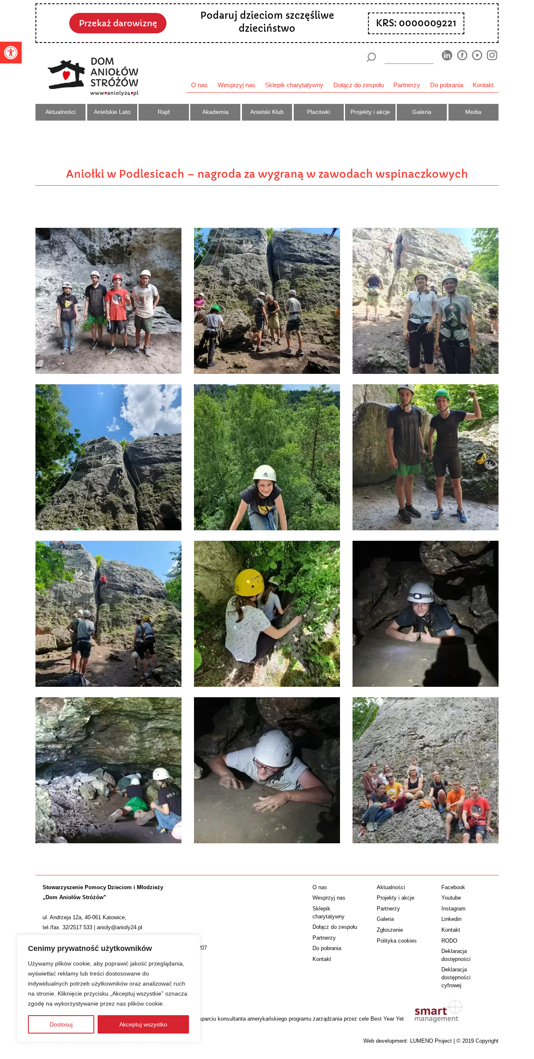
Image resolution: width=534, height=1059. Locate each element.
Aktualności (60, 111)
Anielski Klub (267, 111)
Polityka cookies (397, 941)
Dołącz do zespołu (358, 84)
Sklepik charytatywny (294, 84)
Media (473, 111)
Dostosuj (61, 1024)
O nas (199, 84)
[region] (108, 988)
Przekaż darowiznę (118, 23)
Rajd (164, 111)
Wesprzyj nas (236, 84)
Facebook (453, 887)
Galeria (421, 111)
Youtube (451, 898)
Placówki (318, 111)
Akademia (215, 111)
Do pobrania (446, 84)
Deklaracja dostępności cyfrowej (456, 977)
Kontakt (483, 84)
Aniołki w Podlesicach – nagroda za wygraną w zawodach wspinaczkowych (267, 174)
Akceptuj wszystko (143, 1024)
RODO (449, 941)
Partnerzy (406, 84)
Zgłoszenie (390, 930)
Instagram (453, 908)
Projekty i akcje (370, 111)
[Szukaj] (371, 57)
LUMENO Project (431, 1041)
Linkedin (451, 919)
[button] (11, 52)
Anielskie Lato (112, 111)
